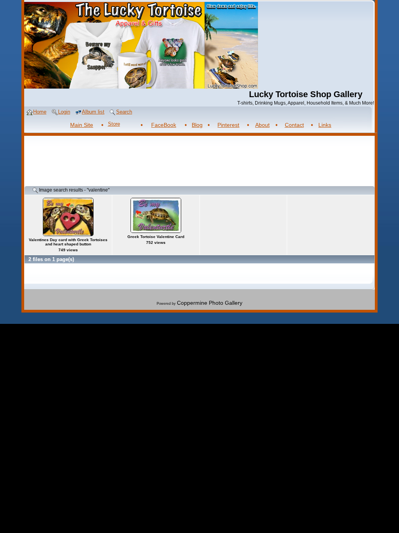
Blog (197, 125)
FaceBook (163, 125)
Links (324, 125)
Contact (294, 125)
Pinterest (228, 125)
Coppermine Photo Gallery (209, 303)
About (262, 125)
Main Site (81, 125)
